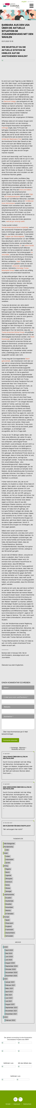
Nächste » (22, 748)
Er (20, 245)
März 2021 (9, 988)
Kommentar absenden (10, 740)
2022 (6, 1017)
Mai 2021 (9, 995)
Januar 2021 (10, 982)
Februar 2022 (10, 1020)
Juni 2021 (9, 998)
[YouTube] (20, 1099)
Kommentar (7, 716)
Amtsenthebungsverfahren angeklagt (15, 227)
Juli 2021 (9, 1001)
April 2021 (9, 991)
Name (5, 687)
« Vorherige (14, 748)
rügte (18, 261)
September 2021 (11, 1007)
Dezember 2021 (11, 1014)
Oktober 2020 (11, 969)
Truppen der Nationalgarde (14, 236)
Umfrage (5, 128)
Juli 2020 (9, 960)
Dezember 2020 (11, 976)
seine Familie (29, 245)
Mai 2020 (9, 953)
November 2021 (11, 1011)
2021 (5, 979)
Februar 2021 (10, 985)
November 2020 (11, 972)
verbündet (16, 266)
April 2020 (9, 950)
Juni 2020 (9, 956)
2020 (6, 947)
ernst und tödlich (25, 190)
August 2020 (10, 963)
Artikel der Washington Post (12, 139)
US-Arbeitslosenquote (12, 196)
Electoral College (10, 101)
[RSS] (15, 1099)
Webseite (7, 707)
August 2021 (10, 1004)
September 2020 (11, 966)
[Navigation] (31, 6)
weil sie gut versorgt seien (15, 221)
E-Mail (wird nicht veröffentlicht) (15, 697)
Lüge (31, 194)
